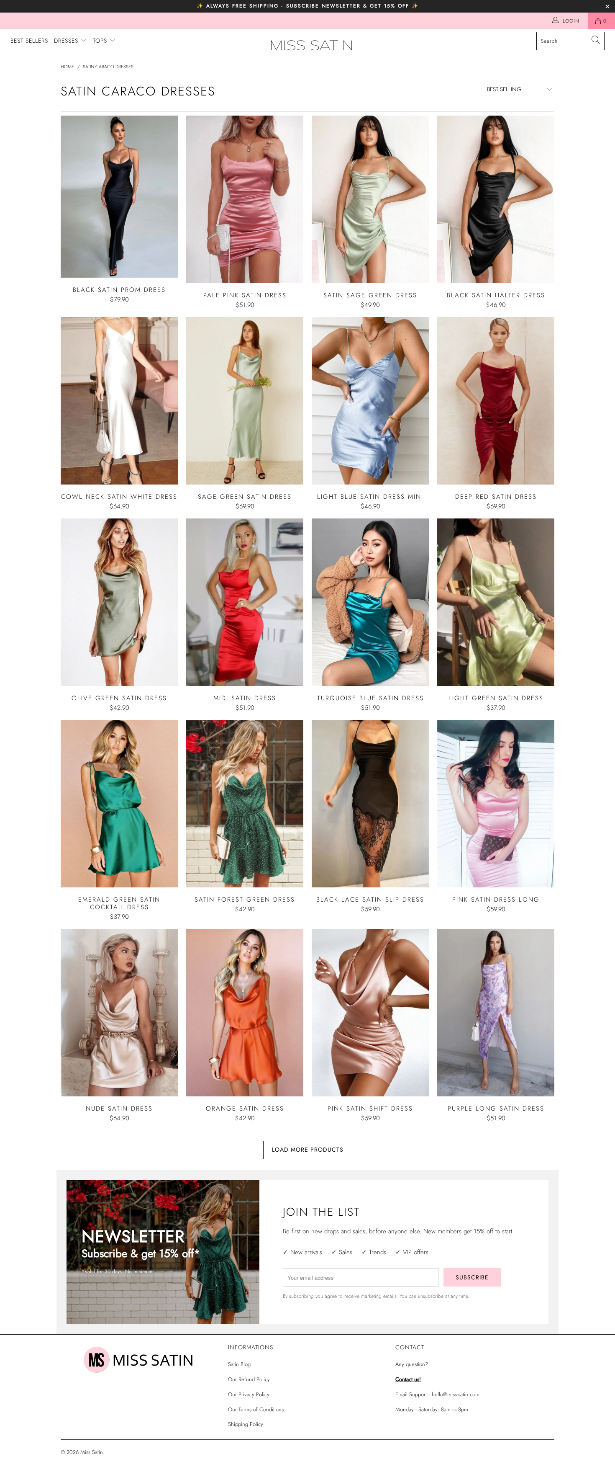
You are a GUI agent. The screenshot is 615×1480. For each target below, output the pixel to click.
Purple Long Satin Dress (495, 1012)
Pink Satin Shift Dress (370, 1012)
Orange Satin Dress (244, 1012)
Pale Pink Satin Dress (244, 199)
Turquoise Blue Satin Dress (370, 602)
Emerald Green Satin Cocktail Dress (119, 803)
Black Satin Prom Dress (119, 197)
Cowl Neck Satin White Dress (119, 401)
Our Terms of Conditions (256, 1409)
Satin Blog (239, 1364)
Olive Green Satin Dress (119, 602)
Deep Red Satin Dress (495, 401)
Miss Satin (91, 1452)
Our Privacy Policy (248, 1394)
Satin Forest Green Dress (244, 803)
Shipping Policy (245, 1424)
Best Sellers (29, 40)
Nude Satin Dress (119, 1012)
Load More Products (307, 1149)
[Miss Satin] (311, 45)
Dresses (67, 40)
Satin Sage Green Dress (370, 199)
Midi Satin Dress (244, 602)
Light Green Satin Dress (495, 602)
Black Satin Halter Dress (495, 199)
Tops (101, 40)
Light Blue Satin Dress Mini (370, 401)
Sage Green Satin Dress (244, 401)
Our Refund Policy (249, 1379)
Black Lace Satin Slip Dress (370, 803)
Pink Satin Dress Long (495, 803)
